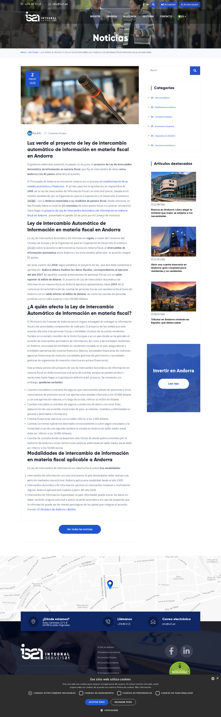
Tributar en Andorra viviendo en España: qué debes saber (170, 321)
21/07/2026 (159, 259)
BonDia (71, 509)
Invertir (95, 16)
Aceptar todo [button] (97, 702)
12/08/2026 (159, 204)
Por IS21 (37, 133)
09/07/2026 (159, 314)
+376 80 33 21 (33, 4)
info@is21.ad (60, 4)
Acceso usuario (191, 4)
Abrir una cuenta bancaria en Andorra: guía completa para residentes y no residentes (169, 268)
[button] (110, 710)
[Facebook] (143, 4)
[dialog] (110, 696)
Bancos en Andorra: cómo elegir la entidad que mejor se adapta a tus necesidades (172, 213)
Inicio (24, 52)
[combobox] (213, 678)
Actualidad (169, 4)
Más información (143, 687)
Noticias (33, 52)
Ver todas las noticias (80, 529)
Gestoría (148, 16)
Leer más (173, 383)
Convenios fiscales (57, 133)
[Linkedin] (148, 4)
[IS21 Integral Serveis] (41, 16)
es (182, 16)
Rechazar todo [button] (123, 702)
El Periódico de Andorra (51, 509)
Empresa (112, 16)
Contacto (166, 16)
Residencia (129, 16)
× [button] (217, 678)
